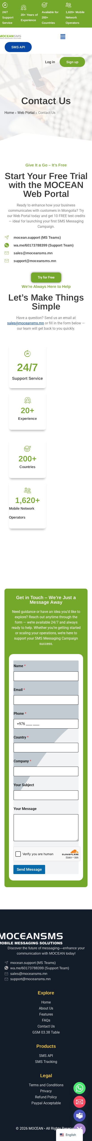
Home (9, 113)
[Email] (79, 1102)
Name (20, 666)
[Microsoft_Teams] (79, 1116)
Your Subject (24, 785)
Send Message (29, 869)
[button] (62, 37)
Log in (50, 62)
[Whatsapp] (79, 1088)
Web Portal (26, 113)
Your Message (25, 809)
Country (21, 737)
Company (22, 761)
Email (19, 690)
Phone (20, 713)
